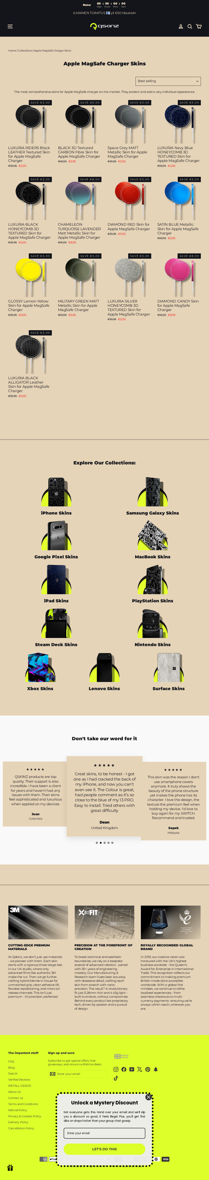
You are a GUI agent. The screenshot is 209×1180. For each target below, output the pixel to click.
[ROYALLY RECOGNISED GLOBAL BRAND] (171, 922)
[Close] (148, 1097)
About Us (14, 1092)
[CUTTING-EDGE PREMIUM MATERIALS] (38, 922)
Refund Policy (17, 1110)
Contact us (15, 1098)
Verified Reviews (19, 1079)
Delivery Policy (18, 1122)
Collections (25, 50)
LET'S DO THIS (104, 1149)
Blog (11, 1067)
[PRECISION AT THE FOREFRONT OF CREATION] (104, 922)
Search (13, 1073)
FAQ (11, 1061)
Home (12, 50)
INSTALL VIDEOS (19, 1086)
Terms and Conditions (23, 1104)
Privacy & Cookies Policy (24, 1116)
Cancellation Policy (21, 1128)
